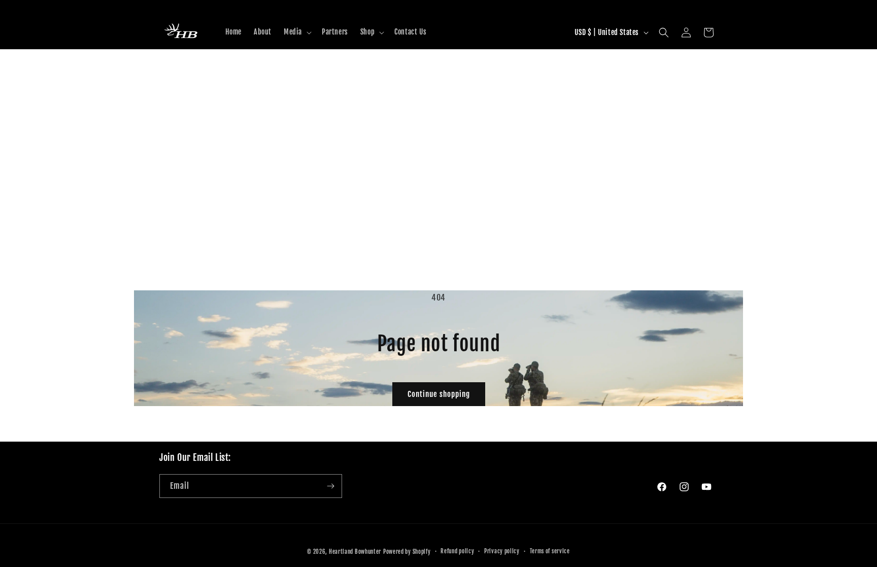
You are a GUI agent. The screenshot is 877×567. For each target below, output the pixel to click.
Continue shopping (439, 394)
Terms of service (550, 551)
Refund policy (457, 551)
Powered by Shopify (407, 551)
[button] (297, 32)
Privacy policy (502, 551)
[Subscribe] (330, 486)
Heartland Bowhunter (355, 551)
